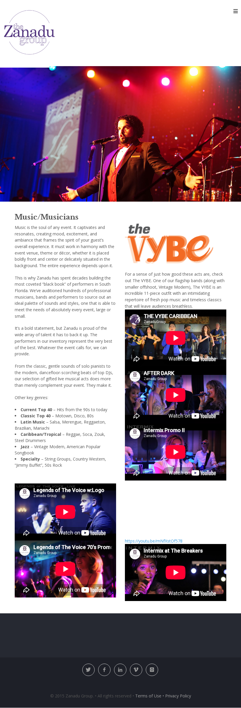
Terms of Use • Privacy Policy (163, 696)
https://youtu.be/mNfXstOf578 (154, 541)
